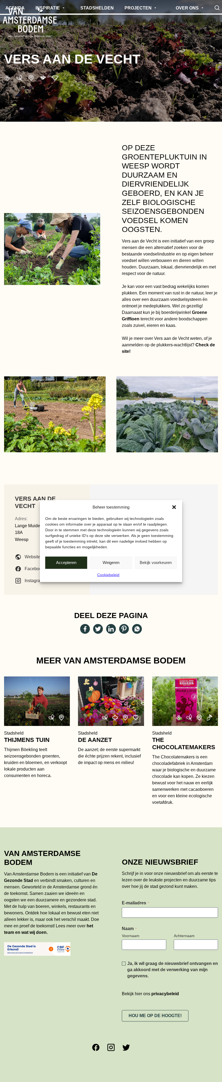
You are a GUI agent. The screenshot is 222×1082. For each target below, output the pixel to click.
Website (32, 557)
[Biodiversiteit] (7, 78)
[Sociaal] (55, 78)
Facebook (34, 568)
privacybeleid (165, 993)
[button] (174, 507)
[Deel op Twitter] (98, 629)
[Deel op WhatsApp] (137, 629)
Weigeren (111, 562)
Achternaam (184, 936)
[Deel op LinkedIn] (111, 629)
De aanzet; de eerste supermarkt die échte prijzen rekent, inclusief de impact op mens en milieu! (109, 748)
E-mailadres (135, 903)
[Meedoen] (43, 78)
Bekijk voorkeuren (156, 562)
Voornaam (130, 936)
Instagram (34, 580)
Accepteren (66, 562)
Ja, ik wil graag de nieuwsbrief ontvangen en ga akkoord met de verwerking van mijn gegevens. (172, 969)
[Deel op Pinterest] (124, 629)
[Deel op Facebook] (85, 629)
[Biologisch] (19, 78)
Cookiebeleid (108, 574)
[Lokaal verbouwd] (31, 78)
